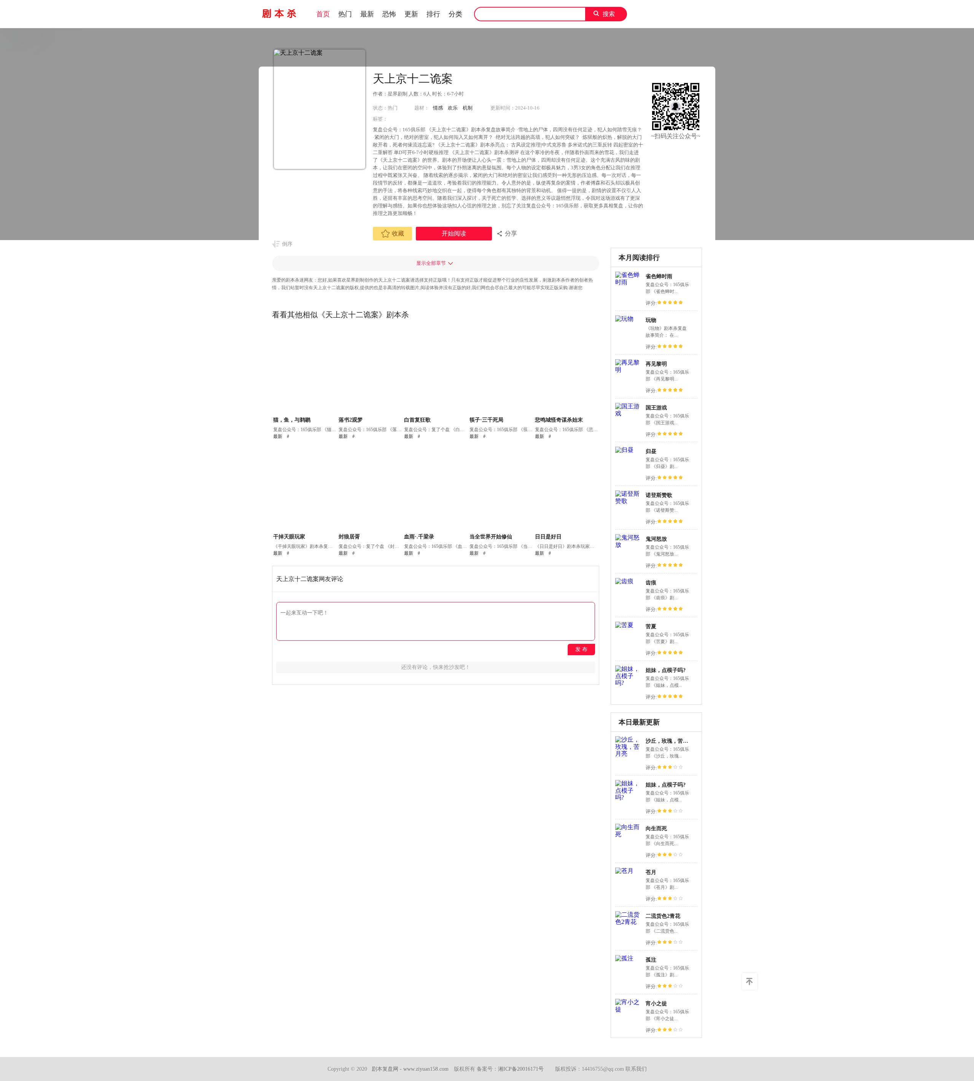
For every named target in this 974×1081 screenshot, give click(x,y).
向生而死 (656, 828)
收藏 (398, 233)
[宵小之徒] (628, 1009)
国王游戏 (656, 408)
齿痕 (651, 583)
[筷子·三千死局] (501, 372)
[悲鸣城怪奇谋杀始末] (566, 372)
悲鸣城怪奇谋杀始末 (559, 420)
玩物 (651, 320)
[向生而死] (628, 834)
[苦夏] (624, 625)
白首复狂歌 (417, 420)
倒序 (287, 244)
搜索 (609, 14)
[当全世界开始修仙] (501, 489)
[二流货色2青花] (628, 922)
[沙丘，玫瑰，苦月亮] (628, 753)
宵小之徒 (656, 1003)
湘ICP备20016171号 (521, 1069)
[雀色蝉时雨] (628, 282)
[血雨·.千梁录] (436, 489)
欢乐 (453, 108)
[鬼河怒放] (628, 544)
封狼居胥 (349, 537)
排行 (433, 14)
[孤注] (624, 958)
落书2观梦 (351, 420)
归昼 (651, 451)
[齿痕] (624, 581)
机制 (468, 108)
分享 (511, 233)
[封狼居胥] (370, 489)
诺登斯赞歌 (659, 495)
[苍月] (624, 871)
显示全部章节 (431, 263)
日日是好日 (548, 537)
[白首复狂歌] (436, 372)
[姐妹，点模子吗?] (628, 683)
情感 (438, 108)
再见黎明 (656, 364)
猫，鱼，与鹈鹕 (291, 420)
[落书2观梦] (370, 372)
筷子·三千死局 (486, 420)
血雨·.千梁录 (419, 537)
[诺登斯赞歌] (628, 501)
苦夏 (651, 626)
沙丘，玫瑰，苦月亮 (670, 741)
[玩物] (624, 318)
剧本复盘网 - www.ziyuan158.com (410, 1069)
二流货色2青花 (663, 916)
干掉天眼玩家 (289, 537)
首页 (323, 14)
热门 (345, 14)
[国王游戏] (628, 413)
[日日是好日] (566, 489)
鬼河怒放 (656, 539)
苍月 (651, 872)
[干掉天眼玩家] (305, 489)
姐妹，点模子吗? (666, 670)
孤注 (651, 960)
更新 (411, 14)
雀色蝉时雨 (659, 276)
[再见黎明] (628, 369)
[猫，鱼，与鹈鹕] (305, 372)
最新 (367, 14)
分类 (455, 14)
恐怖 (389, 14)
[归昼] (624, 450)
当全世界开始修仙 (490, 537)
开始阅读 (454, 233)
